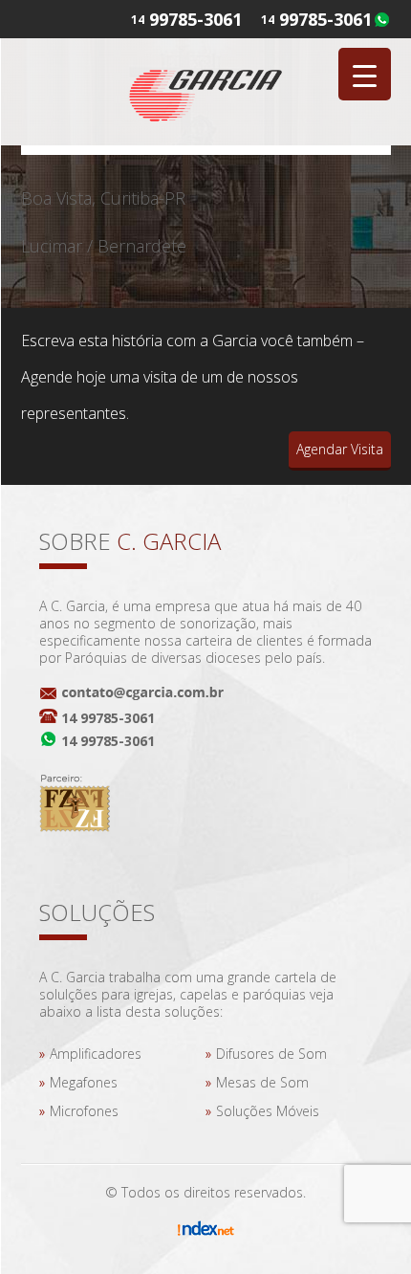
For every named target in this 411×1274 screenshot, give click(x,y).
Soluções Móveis (267, 1111)
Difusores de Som (271, 1053)
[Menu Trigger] (364, 74)
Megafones (84, 1082)
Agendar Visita (339, 449)
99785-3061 (325, 19)
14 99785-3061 (108, 718)
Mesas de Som (262, 1082)
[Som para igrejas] (205, 91)
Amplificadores (95, 1053)
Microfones (84, 1111)
